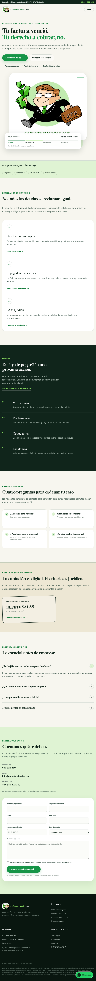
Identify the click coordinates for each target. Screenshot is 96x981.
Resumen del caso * (14, 839)
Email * (9, 815)
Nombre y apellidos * (14, 804)
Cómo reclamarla (14, 251)
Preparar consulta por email (22, 869)
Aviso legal (55, 936)
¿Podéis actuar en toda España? (47, 708)
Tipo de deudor (54, 827)
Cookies (54, 943)
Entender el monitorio (16, 325)
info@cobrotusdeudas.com (13, 939)
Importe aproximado (14, 827)
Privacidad (55, 939)
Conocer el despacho (41, 58)
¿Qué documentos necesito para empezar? (47, 686)
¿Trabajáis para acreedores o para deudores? (47, 666)
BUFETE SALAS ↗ (58, 947)
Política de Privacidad (26, 862)
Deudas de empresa (59, 913)
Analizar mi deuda (13, 58)
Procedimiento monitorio (61, 917)
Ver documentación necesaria (15, 388)
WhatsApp (6, 943)
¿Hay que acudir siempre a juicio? (47, 697)
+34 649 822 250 (87, 2)
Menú (89, 9)
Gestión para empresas (16, 288)
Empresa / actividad (56, 804)
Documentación (57, 921)
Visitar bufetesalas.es (15, 617)
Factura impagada (58, 910)
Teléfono (52, 815)
